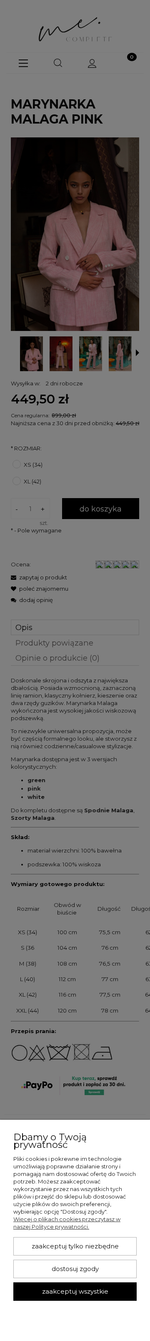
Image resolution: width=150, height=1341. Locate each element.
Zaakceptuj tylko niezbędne (75, 1246)
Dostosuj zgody (75, 1269)
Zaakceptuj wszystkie (75, 1291)
